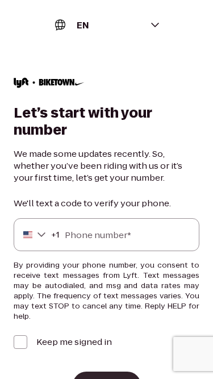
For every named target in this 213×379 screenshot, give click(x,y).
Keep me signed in (74, 342)
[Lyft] (49, 84)
